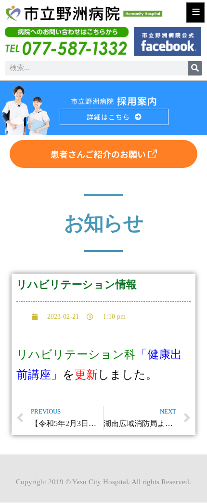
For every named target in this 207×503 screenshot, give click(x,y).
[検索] (195, 68)
